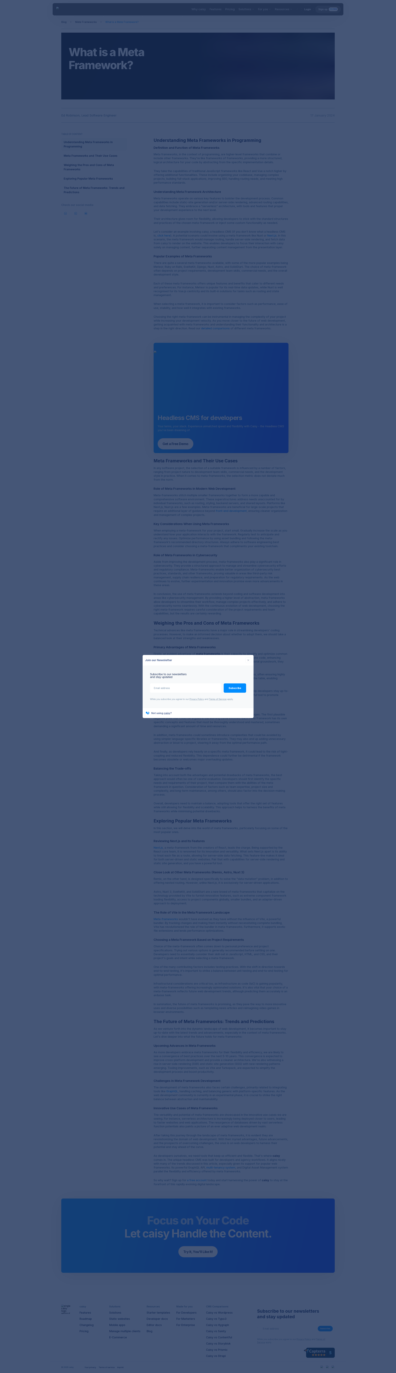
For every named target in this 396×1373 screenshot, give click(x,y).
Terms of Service (218, 699)
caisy (167, 713)
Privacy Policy (196, 699)
